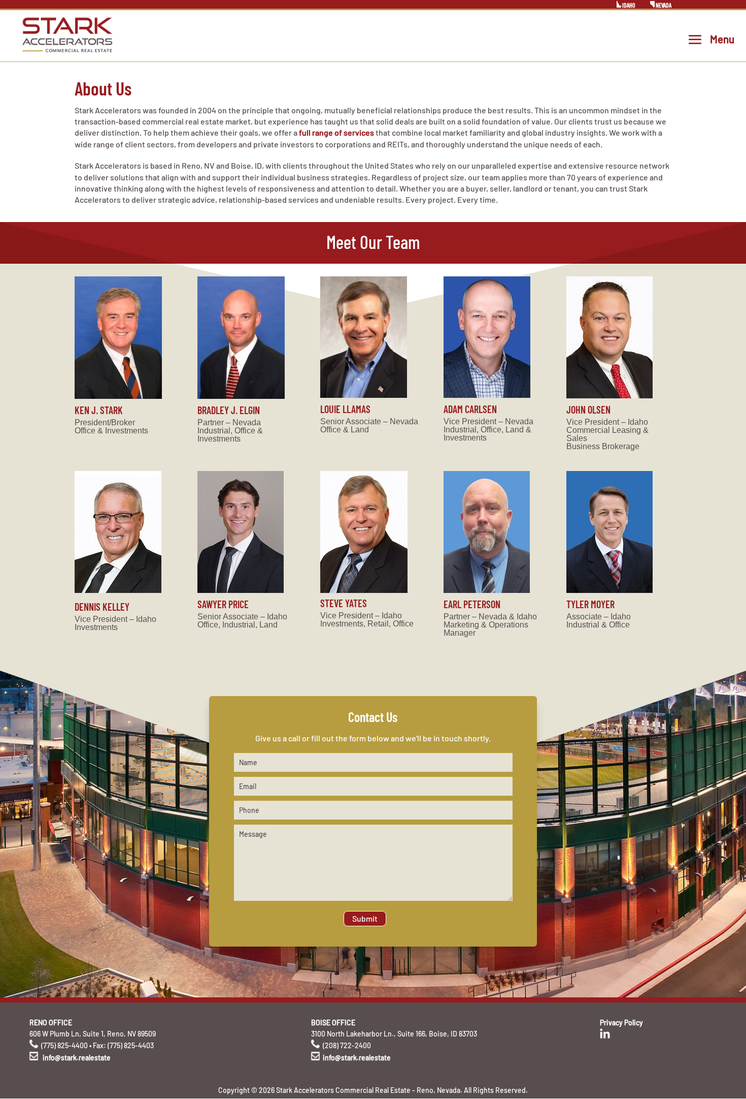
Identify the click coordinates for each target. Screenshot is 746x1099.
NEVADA (663, 5)
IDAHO (628, 5)
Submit (365, 918)
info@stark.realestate (77, 1057)
